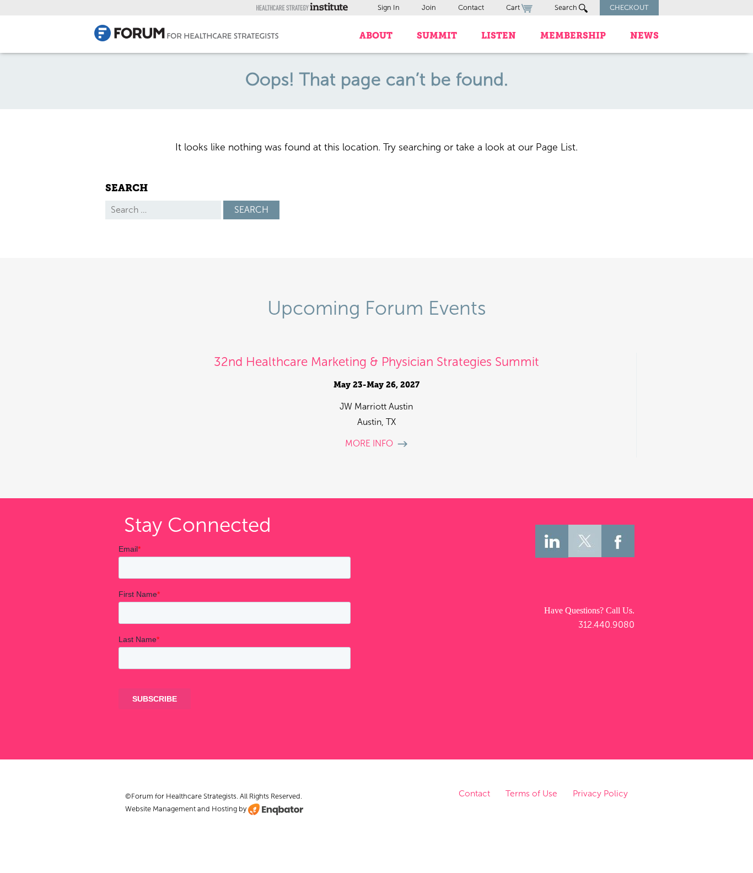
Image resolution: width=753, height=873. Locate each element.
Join (429, 7)
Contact (471, 7)
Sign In (389, 7)
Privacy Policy (600, 793)
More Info (369, 443)
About (375, 35)
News (644, 35)
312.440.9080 (606, 624)
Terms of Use (531, 793)
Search (567, 7)
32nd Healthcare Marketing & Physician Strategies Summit (376, 361)
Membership (573, 35)
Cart (513, 7)
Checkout (629, 7)
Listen (498, 35)
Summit (437, 35)
